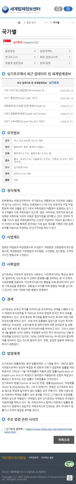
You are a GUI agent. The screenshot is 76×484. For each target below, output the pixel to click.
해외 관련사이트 (49, 57)
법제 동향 (45, 63)
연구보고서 (11, 57)
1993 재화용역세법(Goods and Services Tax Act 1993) (26, 113)
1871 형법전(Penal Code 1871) (21, 98)
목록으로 (64, 440)
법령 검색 (31, 22)
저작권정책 (33, 457)
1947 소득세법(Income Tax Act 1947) (24, 121)
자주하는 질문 (47, 457)
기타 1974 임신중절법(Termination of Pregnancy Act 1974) (26, 90)
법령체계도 (46, 51)
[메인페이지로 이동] (21, 10)
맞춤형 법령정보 (14, 63)
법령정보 (10, 51)
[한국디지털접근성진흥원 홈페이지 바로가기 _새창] (69, 462)
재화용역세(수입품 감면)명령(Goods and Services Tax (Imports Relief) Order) (26, 105)
